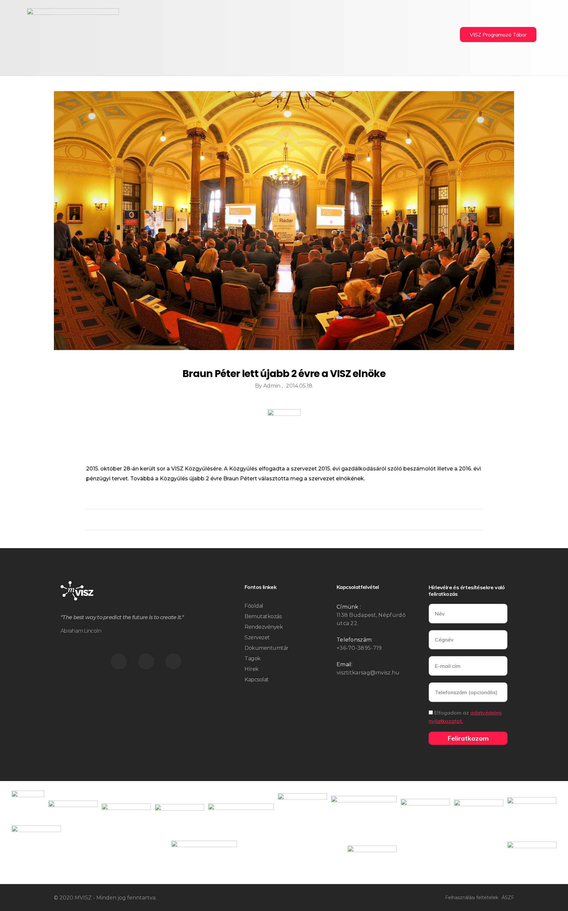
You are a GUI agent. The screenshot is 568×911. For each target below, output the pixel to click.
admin (272, 386)
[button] (498, 34)
